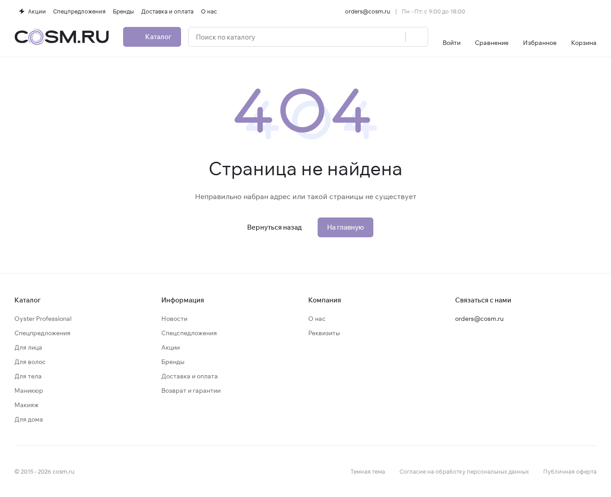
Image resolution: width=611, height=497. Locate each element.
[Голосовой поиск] (395, 36)
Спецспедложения (189, 333)
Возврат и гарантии (191, 390)
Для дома (28, 419)
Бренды (173, 362)
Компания (324, 300)
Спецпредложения (42, 333)
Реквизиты (324, 333)
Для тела (28, 376)
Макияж (26, 405)
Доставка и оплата (189, 376)
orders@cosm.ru (367, 11)
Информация (182, 300)
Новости (174, 319)
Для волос (30, 362)
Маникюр (28, 390)
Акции (170, 347)
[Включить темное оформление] (593, 11)
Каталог (27, 300)
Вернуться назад (274, 227)
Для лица (28, 347)
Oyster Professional (42, 319)
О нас (317, 319)
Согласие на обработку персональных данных (464, 471)
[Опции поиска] (375, 36)
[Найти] (416, 36)
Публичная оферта (570, 471)
